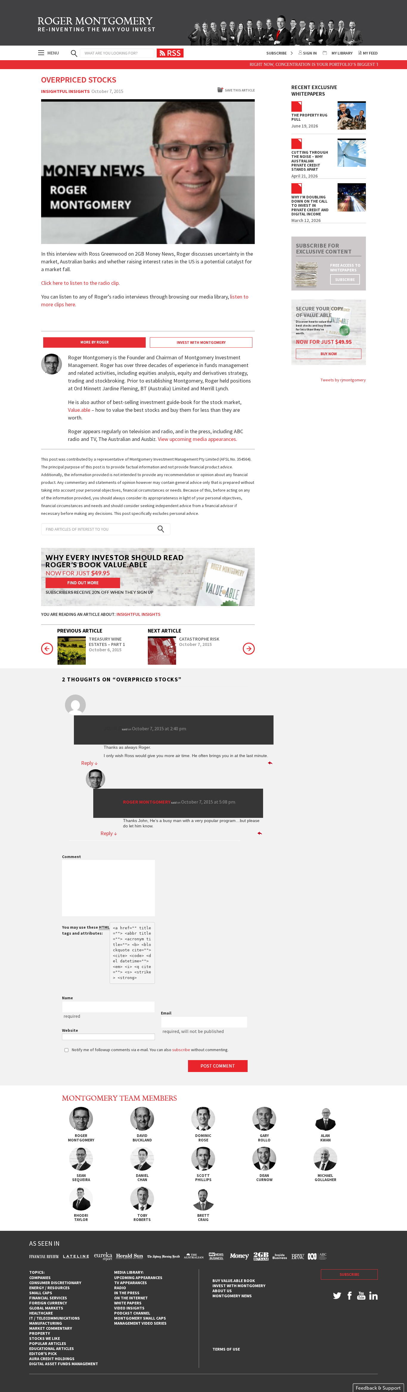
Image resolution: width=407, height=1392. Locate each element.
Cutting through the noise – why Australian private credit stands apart (309, 161)
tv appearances (130, 1282)
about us (222, 1290)
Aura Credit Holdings (51, 1358)
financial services (48, 1298)
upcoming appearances (138, 1277)
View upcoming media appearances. (198, 439)
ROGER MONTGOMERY (97, 25)
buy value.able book (233, 1280)
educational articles (51, 1348)
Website (70, 1030)
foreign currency (48, 1303)
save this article (240, 90)
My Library (342, 53)
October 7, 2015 (195, 644)
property (39, 1333)
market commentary (50, 1328)
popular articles (47, 1343)
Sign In (310, 53)
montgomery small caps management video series (140, 1320)
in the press (126, 1292)
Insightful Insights (65, 91)
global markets (46, 1308)
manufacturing (45, 1323)
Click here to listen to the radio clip (80, 282)
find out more (83, 582)
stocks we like (44, 1338)
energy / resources (49, 1287)
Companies (40, 1277)
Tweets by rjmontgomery (343, 380)
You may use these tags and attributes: (86, 930)
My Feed (370, 53)
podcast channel (132, 1313)
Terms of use (226, 1349)
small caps (40, 1292)
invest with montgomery (238, 1285)
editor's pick (43, 1353)
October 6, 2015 (105, 649)
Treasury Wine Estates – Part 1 (107, 641)
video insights (129, 1308)
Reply (89, 763)
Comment (71, 856)
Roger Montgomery (146, 802)
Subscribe (276, 53)
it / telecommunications (54, 1318)
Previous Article (79, 630)
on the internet (131, 1298)
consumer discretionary (55, 1282)
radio (120, 1287)
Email (166, 1013)
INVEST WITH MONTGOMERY (201, 342)
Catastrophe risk (199, 639)
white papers (128, 1303)
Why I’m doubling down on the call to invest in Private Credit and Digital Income (310, 205)
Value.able (79, 409)
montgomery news (232, 1295)
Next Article (164, 630)
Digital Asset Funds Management (63, 1363)
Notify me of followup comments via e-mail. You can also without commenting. (150, 1049)
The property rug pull (309, 117)
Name (67, 998)
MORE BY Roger (94, 342)
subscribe (345, 279)
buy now (329, 353)
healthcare (41, 1313)
